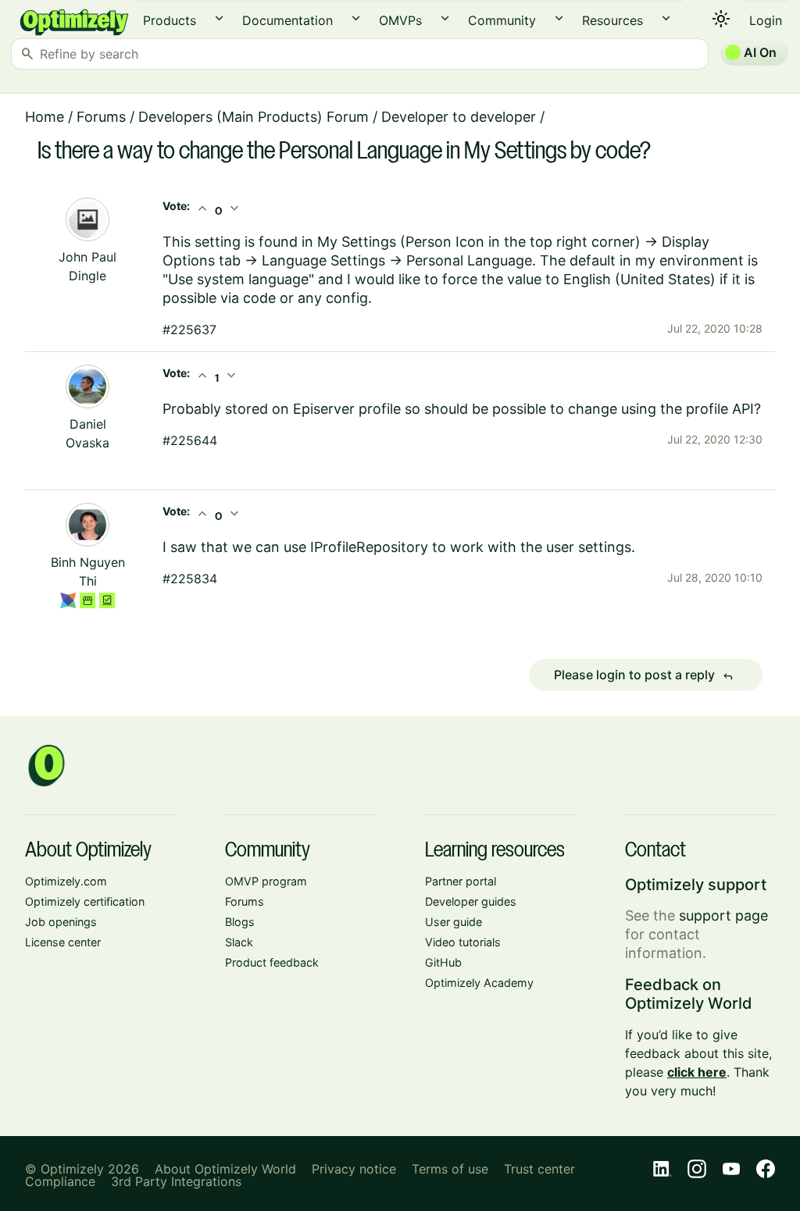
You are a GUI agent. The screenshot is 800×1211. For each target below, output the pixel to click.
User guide (453, 921)
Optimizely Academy (479, 982)
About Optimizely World (225, 1169)
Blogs (240, 921)
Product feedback (272, 962)
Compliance (60, 1181)
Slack (239, 942)
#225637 (189, 329)
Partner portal (460, 881)
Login (765, 20)
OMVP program (266, 881)
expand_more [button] (219, 18)
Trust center (539, 1169)
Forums (101, 117)
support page (723, 915)
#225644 (189, 440)
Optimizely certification (85, 901)
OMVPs (400, 20)
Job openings (61, 921)
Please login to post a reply (644, 675)
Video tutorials (463, 942)
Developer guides (470, 901)
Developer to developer (458, 117)
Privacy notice (354, 1169)
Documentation (287, 20)
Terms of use (450, 1169)
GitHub (443, 962)
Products (169, 20)
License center (63, 942)
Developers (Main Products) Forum (253, 117)
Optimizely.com (66, 881)
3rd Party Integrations (176, 1181)
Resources (612, 20)
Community (502, 20)
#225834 (189, 578)
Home (44, 117)
